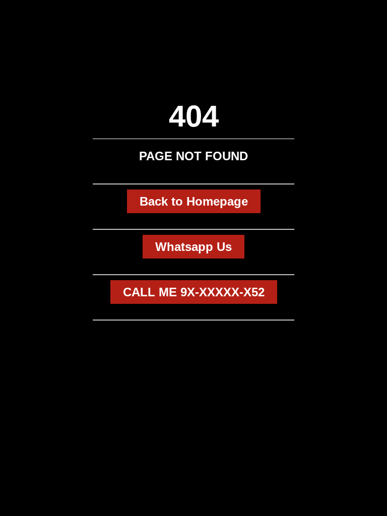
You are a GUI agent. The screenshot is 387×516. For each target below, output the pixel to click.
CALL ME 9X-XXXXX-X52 (194, 292)
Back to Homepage (194, 201)
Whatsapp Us (193, 246)
